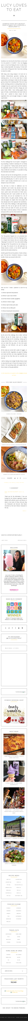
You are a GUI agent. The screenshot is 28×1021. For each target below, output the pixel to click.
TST (8, 960)
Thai (8, 916)
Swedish (19, 913)
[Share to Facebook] (17, 478)
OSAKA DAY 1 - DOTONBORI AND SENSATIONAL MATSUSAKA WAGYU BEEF (14, 811)
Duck (18, 882)
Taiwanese (18, 910)
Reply (25, 510)
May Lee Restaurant (11, 491)
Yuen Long (18, 962)
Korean (8, 910)
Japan (18, 936)
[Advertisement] (14, 670)
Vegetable (17, 895)
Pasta (18, 887)
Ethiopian (18, 918)
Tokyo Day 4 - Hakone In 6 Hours (14, 838)
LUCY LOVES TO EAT (14, 7)
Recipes (22, 482)
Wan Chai (8, 962)
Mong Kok (8, 957)
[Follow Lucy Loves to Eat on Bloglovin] (14, 590)
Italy (8, 936)
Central (8, 954)
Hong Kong (18, 934)
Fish (8, 884)
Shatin (18, 957)
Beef (8, 879)
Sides (18, 892)
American (8, 918)
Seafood (8, 892)
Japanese (18, 908)
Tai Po (18, 960)
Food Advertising (19, 691)
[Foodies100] (14, 992)
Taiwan (8, 942)
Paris (18, 939)
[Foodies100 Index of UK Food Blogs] (14, 991)
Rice (18, 890)
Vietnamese (19, 916)
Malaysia (8, 939)
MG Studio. (24, 1017)
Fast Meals (12, 482)
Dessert (8, 882)
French (8, 913)
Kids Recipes (18, 884)
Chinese (6, 482)
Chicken (18, 879)
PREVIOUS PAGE (22, 540)
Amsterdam (8, 934)
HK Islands (18, 954)
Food (17, 482)
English (8, 921)
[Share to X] (15, 478)
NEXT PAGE (5, 540)
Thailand (18, 942)
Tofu (8, 895)
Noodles (8, 887)
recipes (21, 373)
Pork (7, 890)
